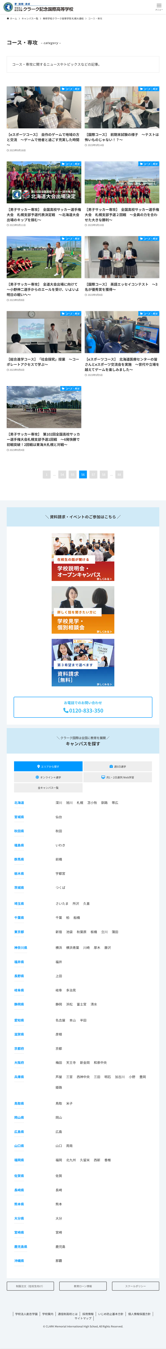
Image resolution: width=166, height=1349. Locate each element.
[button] (159, 7)
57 (93, 474)
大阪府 (19, 1062)
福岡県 (19, 1160)
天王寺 (71, 1062)
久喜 (86, 903)
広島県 (19, 1131)
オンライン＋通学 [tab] (50, 777)
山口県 (19, 1145)
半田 (83, 1020)
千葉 (59, 917)
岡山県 (19, 1117)
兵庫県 (19, 1076)
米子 (69, 1103)
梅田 (59, 1062)
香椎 (107, 1160)
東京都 (19, 931)
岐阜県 (19, 990)
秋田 (59, 831)
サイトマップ (83, 1318)
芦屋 (59, 1076)
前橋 (59, 859)
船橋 (76, 917)
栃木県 (19, 873)
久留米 (85, 1160)
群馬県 (19, 859)
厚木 (97, 947)
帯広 (115, 802)
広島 (59, 1131)
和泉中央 (100, 1062)
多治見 (71, 990)
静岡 (59, 1004)
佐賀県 (19, 1175)
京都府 (19, 1048)
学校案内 (47, 1314)
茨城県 (19, 887)
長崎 (59, 1190)
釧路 (104, 802)
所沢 (76, 903)
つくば (60, 887)
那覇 (59, 1260)
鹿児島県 (20, 1246)
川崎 (86, 947)
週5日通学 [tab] (120, 766)
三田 (97, 1076)
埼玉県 (19, 903)
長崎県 (19, 1190)
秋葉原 (81, 931)
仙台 (59, 816)
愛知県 (19, 1020)
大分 (59, 1218)
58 (103, 474)
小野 (132, 1076)
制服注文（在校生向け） (30, 1286)
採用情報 (88, 1314)
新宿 (59, 931)
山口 (59, 1145)
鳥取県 (19, 1103)
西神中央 (83, 1076)
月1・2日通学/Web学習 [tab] (120, 777)
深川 (59, 802)
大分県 (19, 1218)
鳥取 (59, 1103)
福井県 (19, 961)
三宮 (69, 1076)
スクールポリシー (135, 1286)
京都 (59, 1048)
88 (119, 474)
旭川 (69, 802)
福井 (59, 961)
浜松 (69, 1004)
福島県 (19, 845)
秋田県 (19, 831)
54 (62, 474)
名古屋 (60, 1020)
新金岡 (85, 1062)
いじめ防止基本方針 (110, 1314)
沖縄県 (19, 1260)
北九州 (71, 1160)
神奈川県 (20, 947)
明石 (107, 1076)
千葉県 (19, 917)
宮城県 (19, 816)
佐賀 (59, 1175)
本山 (72, 1020)
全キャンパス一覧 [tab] (48, 787)
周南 (69, 1145)
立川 (104, 931)
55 (72, 474)
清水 (94, 1004)
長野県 (19, 976)
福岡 (59, 1160)
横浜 (59, 947)
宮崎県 (19, 1232)
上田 (59, 976)
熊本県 (19, 1204)
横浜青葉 (72, 947)
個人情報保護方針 (139, 1314)
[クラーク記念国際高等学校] (38, 7)
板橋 (94, 931)
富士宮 (81, 1004)
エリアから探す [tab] (50, 766)
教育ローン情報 (83, 1286)
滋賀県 (19, 1034)
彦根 (59, 1034)
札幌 (80, 802)
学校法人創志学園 (26, 1314)
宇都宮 (60, 873)
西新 (97, 1160)
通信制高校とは (68, 1314)
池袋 (69, 931)
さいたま (62, 903)
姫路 (59, 1087)
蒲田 (115, 931)
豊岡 (142, 1076)
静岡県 (19, 1004)
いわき (60, 845)
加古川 (120, 1076)
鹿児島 (60, 1246)
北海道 (19, 802)
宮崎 (59, 1232)
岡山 (59, 1117)
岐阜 (59, 990)
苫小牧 (92, 802)
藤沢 (107, 947)
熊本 (59, 1204)
